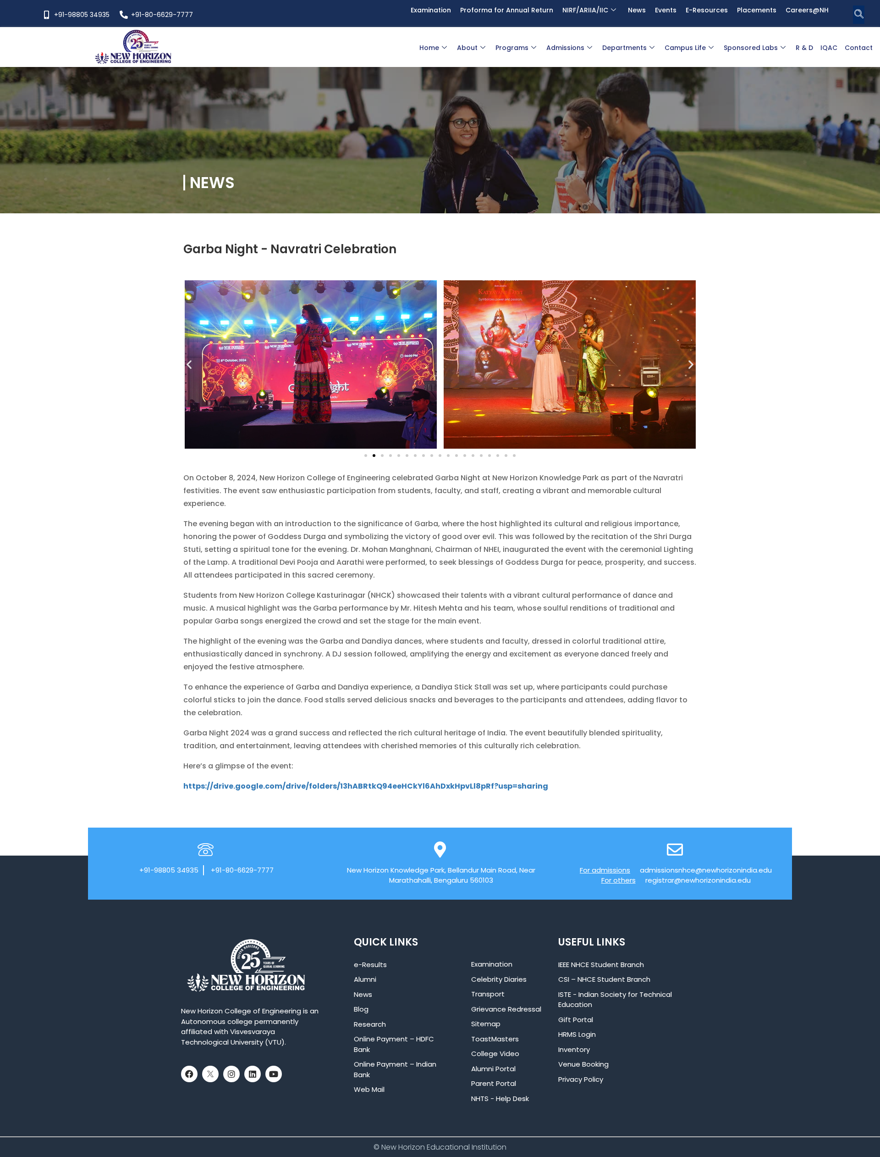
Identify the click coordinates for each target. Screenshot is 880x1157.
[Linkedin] (252, 1074)
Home (429, 47)
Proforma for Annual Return (506, 10)
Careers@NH (807, 10)
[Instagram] (231, 1074)
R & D (804, 47)
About (467, 47)
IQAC (828, 47)
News (637, 10)
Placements (756, 10)
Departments (624, 47)
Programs (511, 47)
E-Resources (707, 10)
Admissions (565, 47)
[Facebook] (189, 1074)
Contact (859, 47)
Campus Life (685, 47)
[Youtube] (273, 1074)
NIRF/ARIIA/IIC (585, 10)
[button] (858, 15)
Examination (431, 10)
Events (665, 10)
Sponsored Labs (751, 47)
